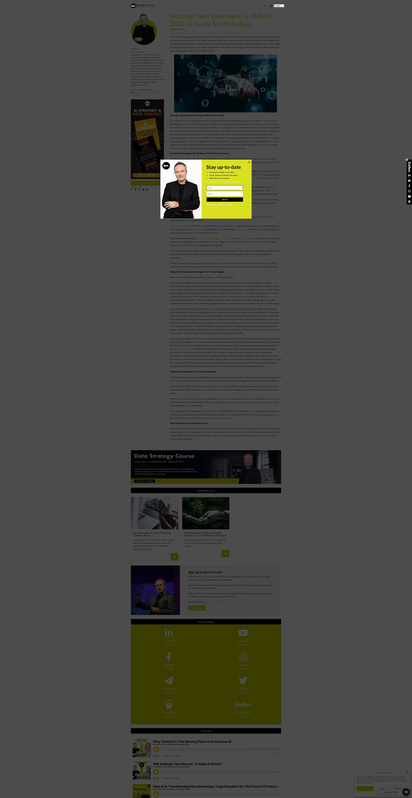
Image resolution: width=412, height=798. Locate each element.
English (277, 6)
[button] (249, 162)
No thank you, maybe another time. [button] (219, 204)
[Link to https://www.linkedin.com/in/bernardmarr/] (409, 175)
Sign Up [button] (224, 199)
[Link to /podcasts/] (409, 201)
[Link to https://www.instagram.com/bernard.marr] (409, 191)
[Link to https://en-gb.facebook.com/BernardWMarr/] (409, 186)
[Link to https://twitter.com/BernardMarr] (409, 180)
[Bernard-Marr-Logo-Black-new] (143, 4)
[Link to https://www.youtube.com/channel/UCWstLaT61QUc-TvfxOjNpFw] (409, 196)
